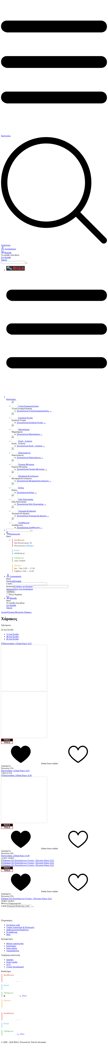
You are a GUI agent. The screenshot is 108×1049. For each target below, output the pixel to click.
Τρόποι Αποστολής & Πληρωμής (20, 927)
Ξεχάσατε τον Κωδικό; (23, 586)
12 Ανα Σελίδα (12, 634)
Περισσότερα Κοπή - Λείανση (31, 446)
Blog (8, 934)
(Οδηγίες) (30, 546)
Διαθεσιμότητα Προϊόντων (17, 930)
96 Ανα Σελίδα (12, 639)
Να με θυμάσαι (15, 594)
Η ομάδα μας (11, 932)
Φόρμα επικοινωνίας (15, 943)
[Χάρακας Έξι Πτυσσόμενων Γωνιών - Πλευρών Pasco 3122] (27, 860)
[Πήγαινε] (33, 906)
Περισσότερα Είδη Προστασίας (31, 504)
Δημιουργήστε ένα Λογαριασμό (19, 589)
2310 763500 (19, 561)
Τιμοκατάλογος (12, 951)
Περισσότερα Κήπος (27, 492)
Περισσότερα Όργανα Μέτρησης (32, 469)
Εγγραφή (17, 581)
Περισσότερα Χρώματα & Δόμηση (33, 516)
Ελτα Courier (11, 962)
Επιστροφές (11, 946)
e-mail (8, 584)
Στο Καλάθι (6, 257)
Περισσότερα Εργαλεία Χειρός (31, 422)
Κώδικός (10, 586)
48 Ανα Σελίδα (12, 636)
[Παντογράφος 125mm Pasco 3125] (16, 643)
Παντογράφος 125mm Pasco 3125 (15, 771)
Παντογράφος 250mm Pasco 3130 (15, 856)
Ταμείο (4, 260)
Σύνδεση (10, 581)
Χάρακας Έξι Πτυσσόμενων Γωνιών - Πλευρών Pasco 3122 (26, 898)
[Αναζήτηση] (32, 530)
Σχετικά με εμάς (13, 925)
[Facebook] (54, 915)
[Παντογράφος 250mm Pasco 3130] (16, 775)
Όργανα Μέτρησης (16, 612)
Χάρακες (28, 612)
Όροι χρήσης (11, 948)
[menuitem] (56, 268)
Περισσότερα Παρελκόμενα (30, 457)
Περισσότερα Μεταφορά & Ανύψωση (34, 481)
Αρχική (4, 612)
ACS (8, 964)
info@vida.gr (19, 553)
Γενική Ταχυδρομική (15, 967)
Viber (24, 996)
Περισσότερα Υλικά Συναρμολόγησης (34, 411)
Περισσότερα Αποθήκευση (29, 527)
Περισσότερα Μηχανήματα (29, 434)
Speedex (9, 960)
